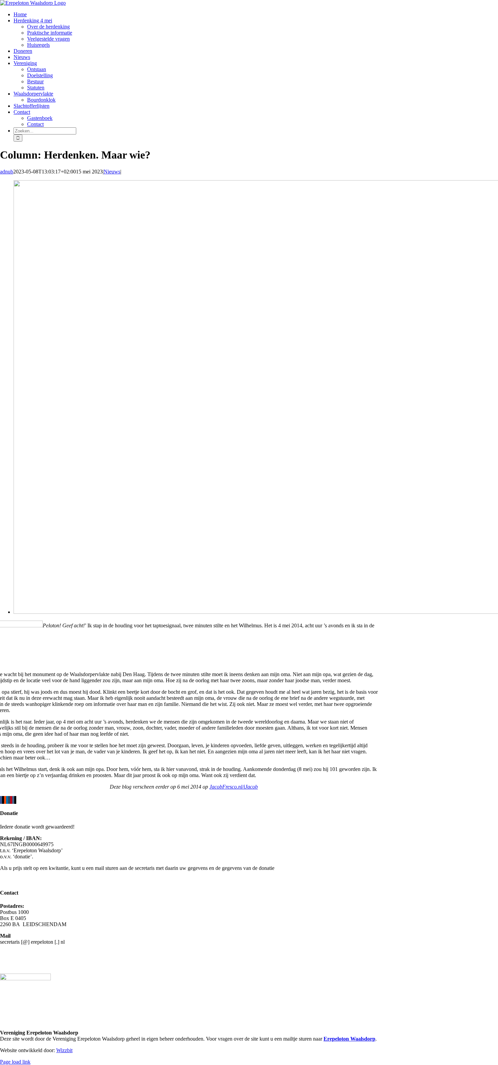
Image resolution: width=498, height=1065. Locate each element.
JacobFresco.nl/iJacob (233, 787)
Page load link (15, 1062)
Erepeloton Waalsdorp (349, 1039)
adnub (6, 171)
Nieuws (112, 171)
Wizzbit (64, 1050)
